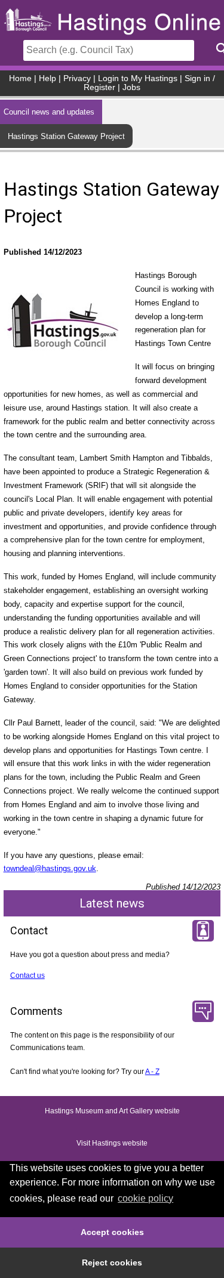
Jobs (131, 87)
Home (20, 78)
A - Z (152, 1071)
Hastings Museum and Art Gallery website (112, 1111)
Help (47, 78)
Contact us (27, 975)
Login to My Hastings (137, 78)
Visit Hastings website (112, 1144)
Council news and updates (49, 111)
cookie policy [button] (145, 1198)
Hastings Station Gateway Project (66, 136)
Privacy (77, 78)
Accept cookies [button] (112, 1232)
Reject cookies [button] (112, 1262)
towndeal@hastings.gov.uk (50, 868)
